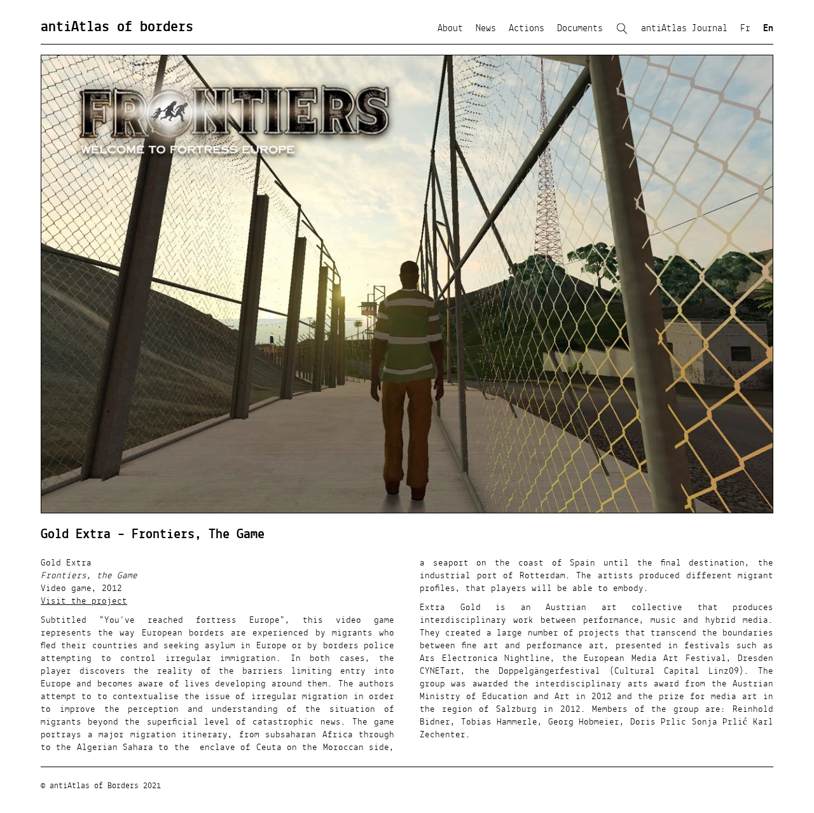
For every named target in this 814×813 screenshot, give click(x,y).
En (768, 29)
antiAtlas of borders (117, 27)
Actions (526, 29)
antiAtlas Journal (684, 29)
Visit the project (84, 601)
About (450, 29)
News (486, 29)
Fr (745, 29)
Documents (580, 29)
